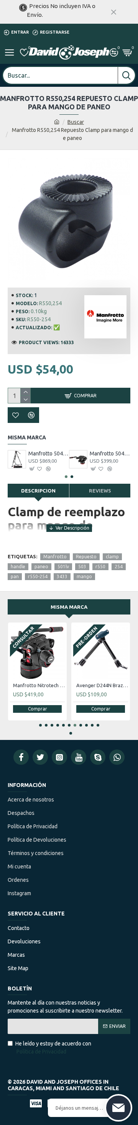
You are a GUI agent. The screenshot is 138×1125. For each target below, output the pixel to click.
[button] (66, 476)
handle (18, 566)
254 (119, 566)
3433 (62, 576)
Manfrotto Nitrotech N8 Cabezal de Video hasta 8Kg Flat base (39, 685)
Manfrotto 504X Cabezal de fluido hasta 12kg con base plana (110, 453)
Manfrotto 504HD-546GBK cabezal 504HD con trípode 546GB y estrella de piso (48, 453)
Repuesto (86, 556)
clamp (112, 556)
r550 (100, 566)
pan (15, 576)
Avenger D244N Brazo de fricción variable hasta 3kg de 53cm (102, 685)
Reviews (100, 490)
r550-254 (38, 576)
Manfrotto (55, 556)
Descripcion (38, 490)
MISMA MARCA (69, 607)
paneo (41, 566)
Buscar (75, 122)
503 (82, 566)
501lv (63, 566)
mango (84, 576)
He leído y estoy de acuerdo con (53, 1047)
